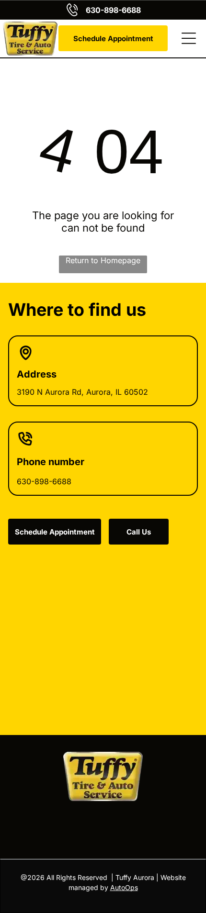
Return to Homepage (103, 260)
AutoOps (124, 887)
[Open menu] (189, 38)
